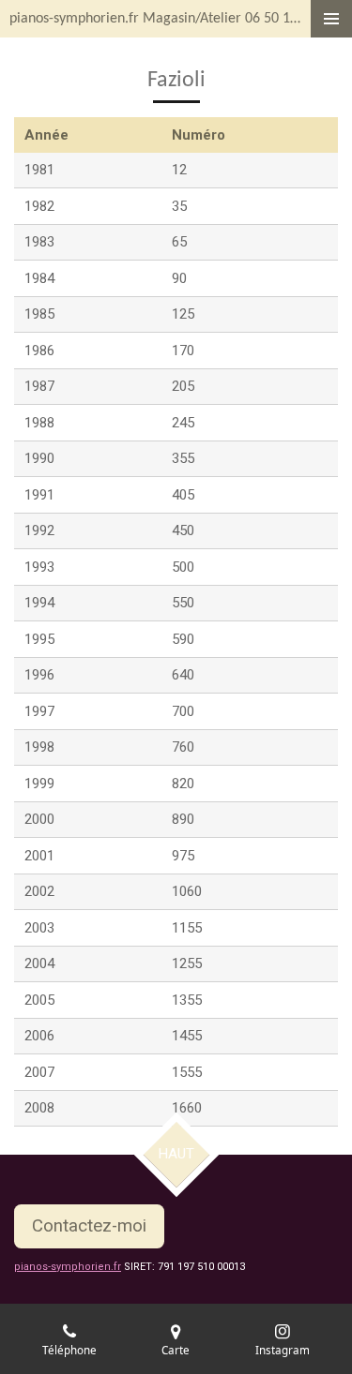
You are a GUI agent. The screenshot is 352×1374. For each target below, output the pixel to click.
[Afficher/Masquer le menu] (331, 18)
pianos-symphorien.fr (67, 1267)
